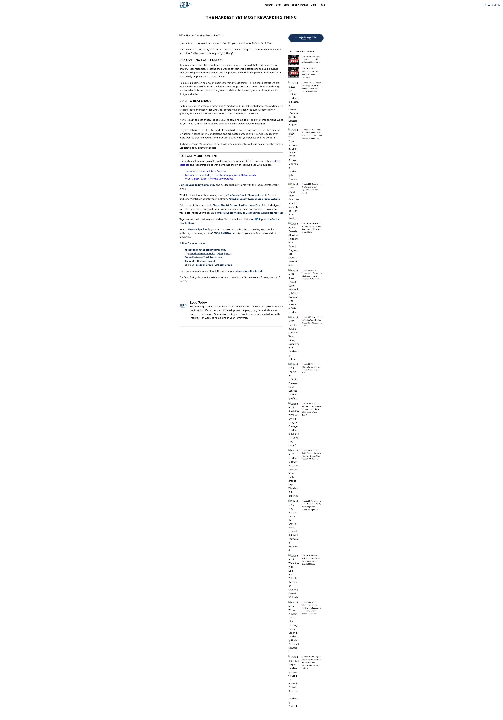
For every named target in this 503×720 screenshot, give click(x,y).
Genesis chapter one (212, 106)
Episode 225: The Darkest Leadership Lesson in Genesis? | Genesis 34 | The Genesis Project (311, 87)
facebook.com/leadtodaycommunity (205, 249)
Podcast (268, 5)
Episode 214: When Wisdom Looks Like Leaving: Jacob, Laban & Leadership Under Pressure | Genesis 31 (311, 608)
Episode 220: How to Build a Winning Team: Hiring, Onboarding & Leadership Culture (312, 321)
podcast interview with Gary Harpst (216, 43)
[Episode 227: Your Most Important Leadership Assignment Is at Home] (293, 60)
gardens (183, 113)
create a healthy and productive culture (216, 137)
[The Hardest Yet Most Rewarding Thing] (231, 36)
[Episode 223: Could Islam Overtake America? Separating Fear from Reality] (293, 201)
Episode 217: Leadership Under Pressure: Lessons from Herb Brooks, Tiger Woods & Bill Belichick (311, 454)
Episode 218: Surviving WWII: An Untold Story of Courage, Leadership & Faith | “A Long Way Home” (311, 409)
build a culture (270, 68)
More (313, 5)
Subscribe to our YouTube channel (204, 257)
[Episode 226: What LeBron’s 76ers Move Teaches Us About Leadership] (293, 72)
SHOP (278, 5)
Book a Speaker (300, 5)
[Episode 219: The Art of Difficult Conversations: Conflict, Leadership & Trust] (293, 381)
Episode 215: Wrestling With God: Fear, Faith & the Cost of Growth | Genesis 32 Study (310, 559)
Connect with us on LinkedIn (200, 261)
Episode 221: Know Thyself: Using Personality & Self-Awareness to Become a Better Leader (312, 274)
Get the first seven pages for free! (264, 212)
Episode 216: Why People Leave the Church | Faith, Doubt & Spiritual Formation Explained (311, 505)
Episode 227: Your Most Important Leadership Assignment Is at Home (311, 59)
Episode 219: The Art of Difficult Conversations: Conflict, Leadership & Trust (311, 368)
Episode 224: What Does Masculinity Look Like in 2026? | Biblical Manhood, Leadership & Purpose (312, 134)
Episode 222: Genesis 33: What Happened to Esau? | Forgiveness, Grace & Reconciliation (312, 227)
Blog (286, 5)
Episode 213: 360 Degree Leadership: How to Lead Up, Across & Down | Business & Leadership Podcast (311, 662)
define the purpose (219, 68)
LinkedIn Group (223, 264)
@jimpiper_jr (224, 253)
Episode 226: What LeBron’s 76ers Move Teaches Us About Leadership (310, 72)
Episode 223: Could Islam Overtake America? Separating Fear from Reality (311, 188)
